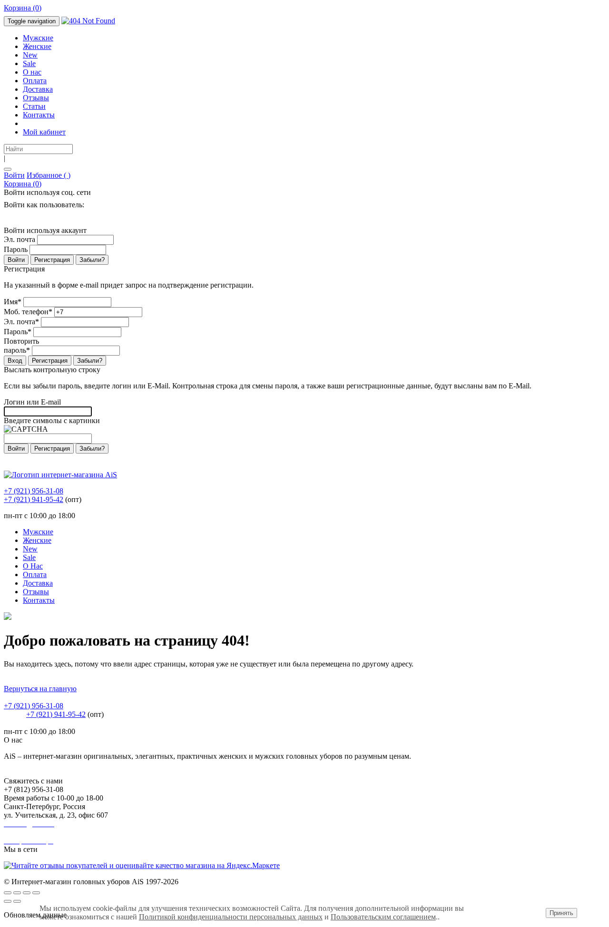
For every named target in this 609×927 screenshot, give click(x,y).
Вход (15, 360)
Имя (12, 302)
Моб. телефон (28, 312)
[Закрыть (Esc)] (7, 892)
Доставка (38, 89)
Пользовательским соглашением (383, 917)
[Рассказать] (17, 892)
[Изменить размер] (36, 892)
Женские (37, 46)
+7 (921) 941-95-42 (33, 499)
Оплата (35, 81)
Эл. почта (19, 239)
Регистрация (52, 259)
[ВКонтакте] (5, 216)
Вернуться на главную (40, 689)
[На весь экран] (26, 892)
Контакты (39, 115)
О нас (32, 72)
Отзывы (36, 98)
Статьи (34, 106)
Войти (14, 175)
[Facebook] (11, 216)
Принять (561, 913)
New (30, 55)
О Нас (33, 566)
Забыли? (92, 259)
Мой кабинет (44, 132)
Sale (29, 63)
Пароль (16, 249)
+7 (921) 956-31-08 (33, 491)
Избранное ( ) (48, 175)
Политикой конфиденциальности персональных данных (231, 917)
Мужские (38, 38)
